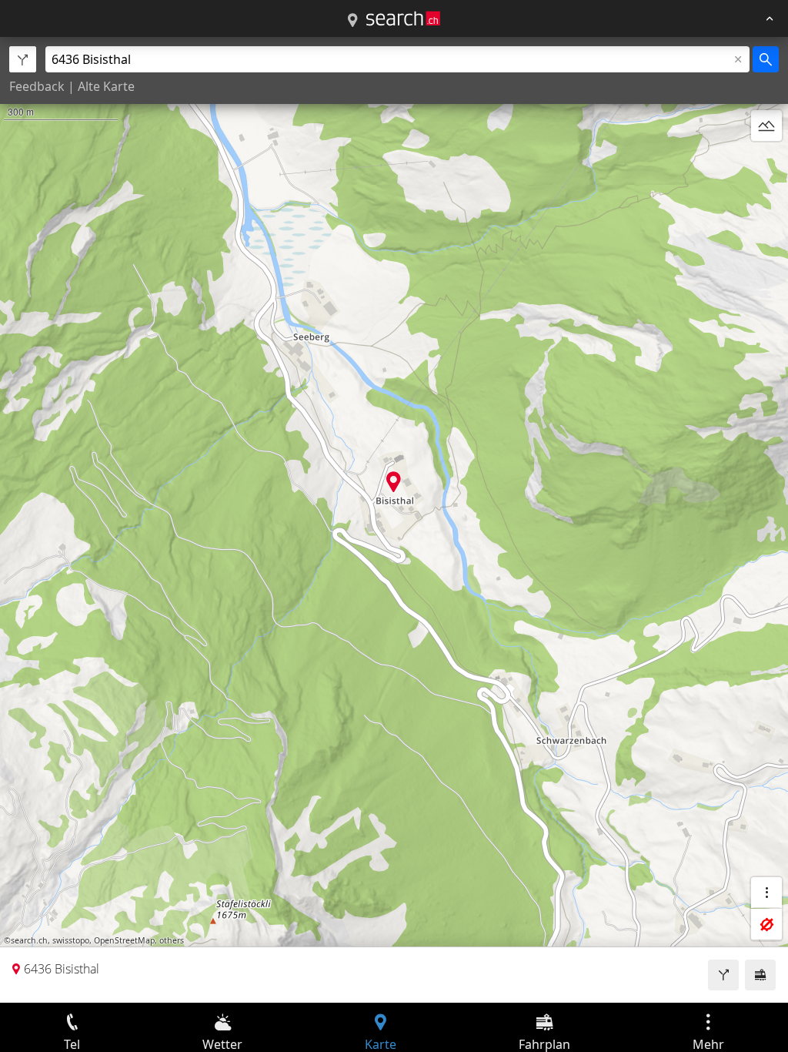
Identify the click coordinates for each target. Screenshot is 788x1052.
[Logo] (403, 18)
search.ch (29, 940)
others (171, 940)
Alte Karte (106, 86)
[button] (393, 482)
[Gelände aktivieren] (766, 125)
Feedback (37, 86)
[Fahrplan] (760, 975)
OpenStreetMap (124, 940)
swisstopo (70, 940)
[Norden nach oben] (766, 162)
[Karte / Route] (352, 20)
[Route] (723, 975)
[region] (394, 520)
